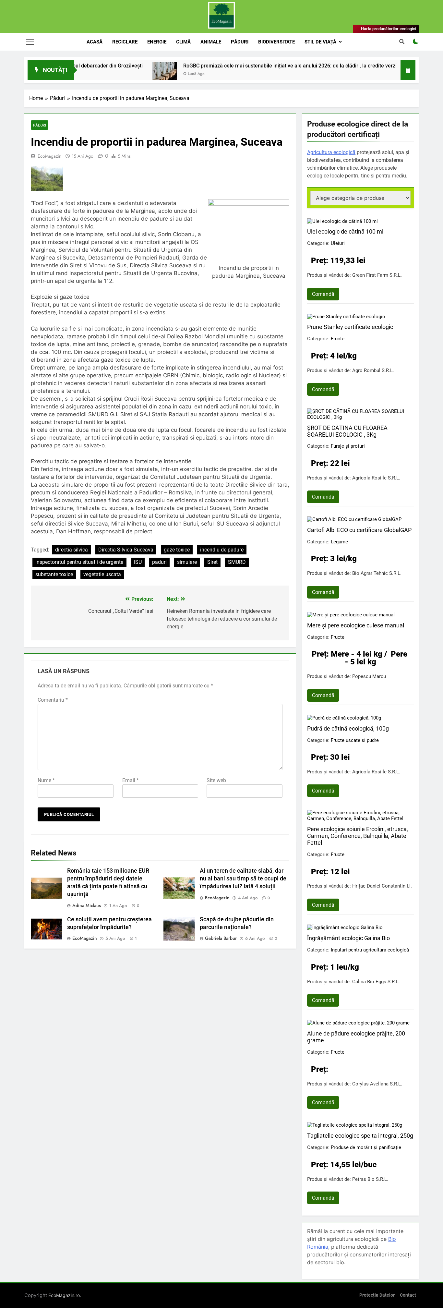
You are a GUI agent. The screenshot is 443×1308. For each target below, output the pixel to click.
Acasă (94, 42)
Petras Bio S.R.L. (370, 1179)
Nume (46, 780)
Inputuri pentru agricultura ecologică (370, 950)
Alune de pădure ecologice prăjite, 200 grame (356, 1037)
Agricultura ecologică (331, 152)
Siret (212, 562)
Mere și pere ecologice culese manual (355, 625)
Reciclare (125, 42)
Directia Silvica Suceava (125, 550)
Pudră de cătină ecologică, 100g (348, 728)
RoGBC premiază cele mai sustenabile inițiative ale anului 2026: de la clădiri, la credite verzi (259, 66)
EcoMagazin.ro (64, 1295)
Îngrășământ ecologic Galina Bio (348, 938)
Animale (210, 42)
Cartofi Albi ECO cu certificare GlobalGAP (359, 530)
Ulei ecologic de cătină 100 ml (345, 231)
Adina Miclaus (86, 905)
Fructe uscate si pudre (355, 740)
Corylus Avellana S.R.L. (377, 1084)
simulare (187, 562)
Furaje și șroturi (348, 446)
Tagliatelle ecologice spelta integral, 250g (360, 1135)
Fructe (337, 339)
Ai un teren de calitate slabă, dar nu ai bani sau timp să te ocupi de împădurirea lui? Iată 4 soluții (243, 878)
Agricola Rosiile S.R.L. (376, 478)
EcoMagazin (49, 156)
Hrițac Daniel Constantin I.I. (382, 886)
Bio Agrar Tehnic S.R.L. (376, 573)
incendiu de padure (222, 550)
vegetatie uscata (102, 574)
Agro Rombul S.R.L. (373, 370)
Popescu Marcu (369, 676)
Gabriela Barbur (221, 938)
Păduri (239, 42)
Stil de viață (320, 42)
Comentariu (53, 700)
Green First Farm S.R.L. (377, 275)
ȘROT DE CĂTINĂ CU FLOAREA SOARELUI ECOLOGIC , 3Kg (347, 431)
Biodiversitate (276, 42)
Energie (156, 42)
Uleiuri (338, 243)
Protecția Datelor (377, 1295)
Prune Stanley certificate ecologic (350, 326)
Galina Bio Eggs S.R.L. (376, 982)
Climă (183, 42)
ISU (138, 562)
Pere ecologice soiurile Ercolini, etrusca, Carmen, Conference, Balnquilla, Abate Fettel (357, 836)
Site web (216, 780)
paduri (159, 562)
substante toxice (54, 574)
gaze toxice (177, 550)
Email (130, 780)
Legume (339, 542)
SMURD (237, 562)
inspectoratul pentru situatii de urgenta (79, 562)
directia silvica (71, 550)
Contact (408, 1295)
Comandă (323, 294)
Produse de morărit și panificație (366, 1147)
